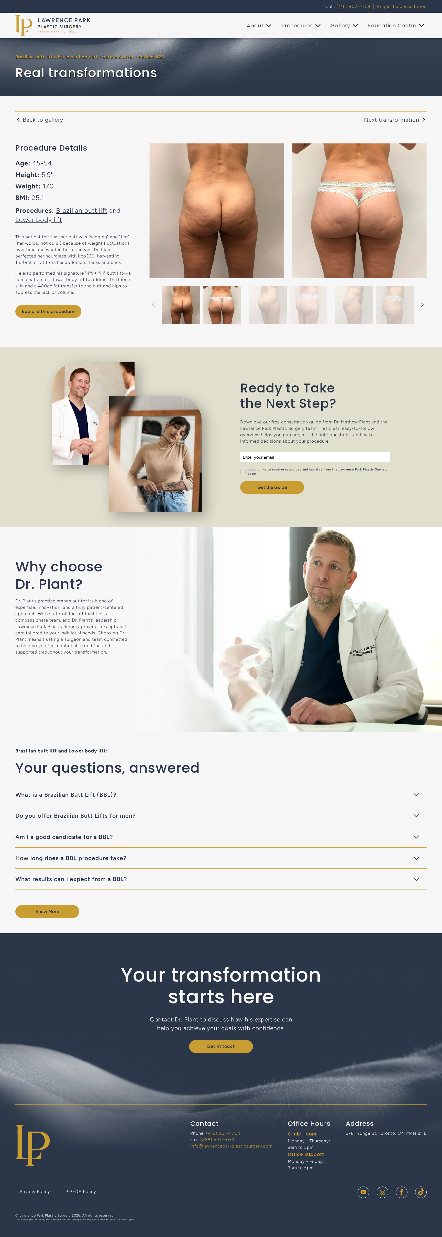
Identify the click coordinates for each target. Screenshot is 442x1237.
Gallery (340, 25)
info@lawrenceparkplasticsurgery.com (231, 1146)
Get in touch (221, 1046)
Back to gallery (43, 120)
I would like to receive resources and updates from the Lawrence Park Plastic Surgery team (318, 472)
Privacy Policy (35, 1191)
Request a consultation (402, 6)
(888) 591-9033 (217, 1139)
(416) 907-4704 (353, 6)
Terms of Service (116, 1219)
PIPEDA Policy (80, 1191)
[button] (422, 305)
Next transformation (391, 120)
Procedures (297, 25)
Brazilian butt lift (81, 210)
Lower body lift (38, 219)
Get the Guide (272, 487)
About (255, 25)
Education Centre (392, 25)
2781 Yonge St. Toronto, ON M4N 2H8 (386, 1133)
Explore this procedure (48, 311)
